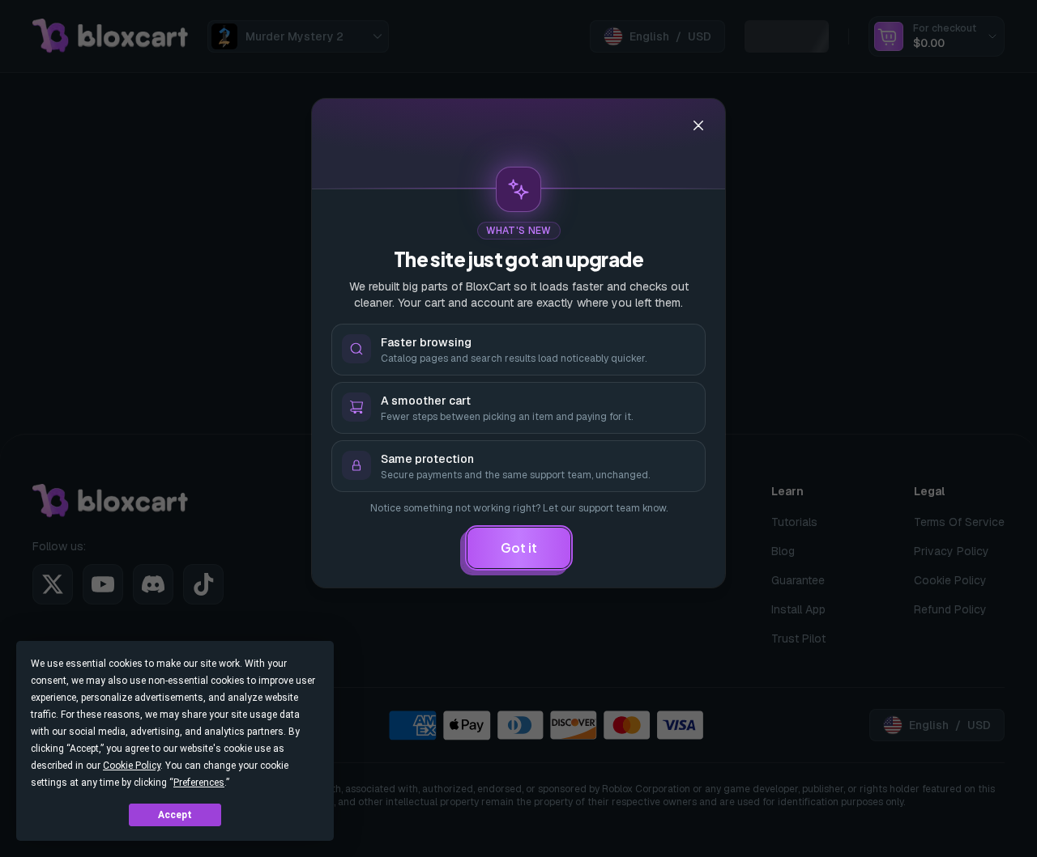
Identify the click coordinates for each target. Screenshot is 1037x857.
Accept (175, 815)
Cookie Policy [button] (131, 765)
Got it (519, 547)
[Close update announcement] (698, 125)
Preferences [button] (198, 782)
